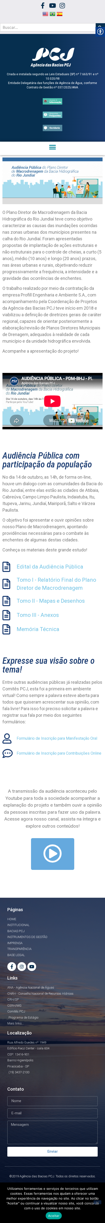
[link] (43, 5)
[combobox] (48, 27)
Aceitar (53, 1216)
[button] (52, 147)
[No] (97, 1202)
